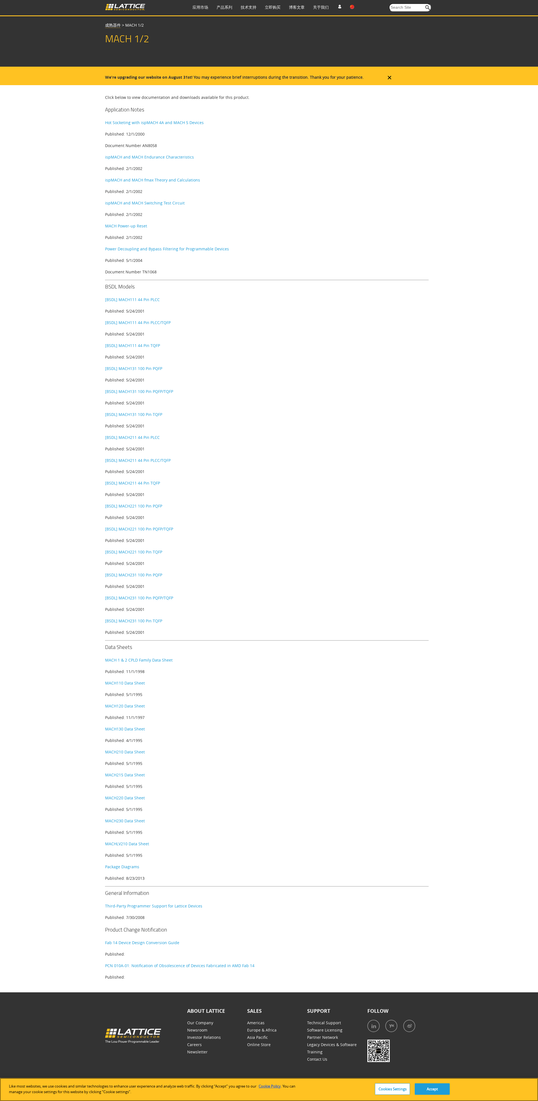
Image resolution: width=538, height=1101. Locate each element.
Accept (432, 1088)
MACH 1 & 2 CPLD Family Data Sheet (139, 660)
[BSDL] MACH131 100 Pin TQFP (133, 414)
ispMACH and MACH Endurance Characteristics (149, 157)
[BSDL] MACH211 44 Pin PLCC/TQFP (138, 460)
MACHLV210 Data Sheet (127, 843)
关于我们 (321, 7)
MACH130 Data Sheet (125, 729)
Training (315, 1052)
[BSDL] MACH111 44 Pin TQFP (132, 345)
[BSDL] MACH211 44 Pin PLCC (132, 437)
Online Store (259, 1044)
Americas (256, 1022)
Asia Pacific (257, 1037)
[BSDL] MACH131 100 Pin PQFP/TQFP (139, 391)
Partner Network (322, 1037)
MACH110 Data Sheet (125, 683)
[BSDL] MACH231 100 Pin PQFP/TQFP (139, 597)
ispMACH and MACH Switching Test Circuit (145, 203)
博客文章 (297, 7)
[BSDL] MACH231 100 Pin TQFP (133, 620)
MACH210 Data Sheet (125, 752)
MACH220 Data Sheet (125, 797)
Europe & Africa (262, 1030)
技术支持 (248, 7)
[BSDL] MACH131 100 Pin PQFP (133, 368)
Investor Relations (204, 1037)
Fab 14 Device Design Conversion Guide (142, 942)
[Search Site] (427, 7)
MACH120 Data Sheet (125, 706)
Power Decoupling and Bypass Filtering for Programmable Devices (167, 249)
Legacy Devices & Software (332, 1044)
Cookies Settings (393, 1088)
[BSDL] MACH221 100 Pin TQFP (133, 552)
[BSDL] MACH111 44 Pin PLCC (132, 299)
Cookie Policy (270, 1086)
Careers (194, 1044)
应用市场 (200, 7)
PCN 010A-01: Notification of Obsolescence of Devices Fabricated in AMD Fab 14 (179, 965)
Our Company (200, 1022)
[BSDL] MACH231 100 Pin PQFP (133, 575)
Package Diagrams (122, 866)
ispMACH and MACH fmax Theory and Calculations (152, 180)
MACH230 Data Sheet (125, 820)
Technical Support (324, 1022)
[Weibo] (409, 1026)
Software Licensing (324, 1030)
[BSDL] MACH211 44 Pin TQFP (132, 483)
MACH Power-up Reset (126, 226)
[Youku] (391, 1026)
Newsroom (197, 1030)
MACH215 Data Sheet (125, 775)
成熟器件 (113, 25)
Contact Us (317, 1059)
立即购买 (272, 7)
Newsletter (197, 1052)
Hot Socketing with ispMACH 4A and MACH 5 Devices (154, 122)
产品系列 (224, 7)
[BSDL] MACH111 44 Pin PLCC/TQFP (138, 322)
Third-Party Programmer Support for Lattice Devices (153, 906)
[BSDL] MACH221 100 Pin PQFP (133, 506)
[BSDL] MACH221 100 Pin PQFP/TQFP (139, 529)
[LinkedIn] (373, 1026)
